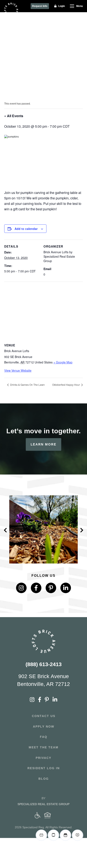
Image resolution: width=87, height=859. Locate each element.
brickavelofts (42, 500)
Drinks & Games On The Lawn (27, 384)
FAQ (43, 736)
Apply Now (43, 726)
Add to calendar (26, 229)
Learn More (43, 444)
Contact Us (43, 716)
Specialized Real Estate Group (43, 804)
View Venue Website (17, 370)
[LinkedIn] (65, 588)
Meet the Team (43, 747)
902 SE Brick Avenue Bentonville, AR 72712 (43, 680)
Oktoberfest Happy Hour (66, 384)
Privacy (43, 758)
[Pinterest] (51, 588)
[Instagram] (72, 558)
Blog (43, 778)
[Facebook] (36, 588)
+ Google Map (62, 362)
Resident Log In (43, 768)
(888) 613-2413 (44, 664)
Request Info (39, 6)
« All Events (13, 115)
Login (61, 6)
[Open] (43, 529)
